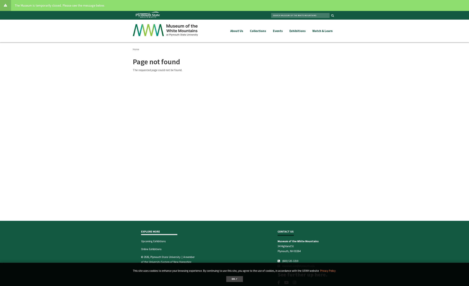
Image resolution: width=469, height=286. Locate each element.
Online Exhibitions (151, 249)
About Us (236, 31)
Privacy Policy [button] (328, 270)
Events (278, 31)
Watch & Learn (322, 31)
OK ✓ (235, 279)
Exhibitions (297, 31)
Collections (258, 31)
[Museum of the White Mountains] (165, 29)
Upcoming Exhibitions (153, 241)
